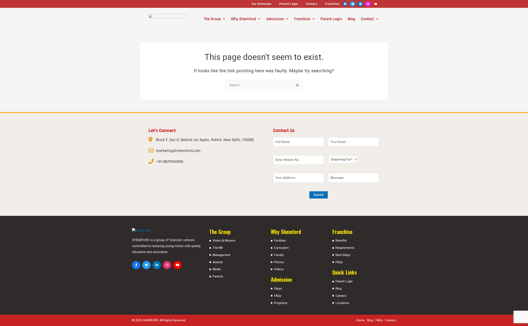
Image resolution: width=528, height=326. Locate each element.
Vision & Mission (224, 240)
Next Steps (343, 255)
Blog (351, 19)
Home (360, 320)
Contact (367, 19)
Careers (341, 296)
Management (221, 255)
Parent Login (331, 19)
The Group (212, 19)
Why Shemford (243, 19)
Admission (275, 19)
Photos (279, 262)
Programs (281, 303)
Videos (279, 269)
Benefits (341, 240)
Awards (218, 262)
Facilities (280, 240)
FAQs (277, 296)
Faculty (279, 255)
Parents (218, 276)
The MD (218, 248)
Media (217, 269)
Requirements (345, 248)
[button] (214, 19)
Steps (278, 288)
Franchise (302, 19)
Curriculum (281, 248)
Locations (342, 303)
